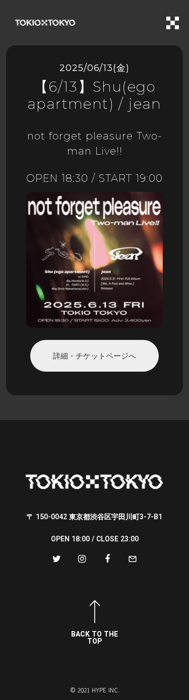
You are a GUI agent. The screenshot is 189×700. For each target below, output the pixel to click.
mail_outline (132, 559)
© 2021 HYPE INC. (94, 689)
